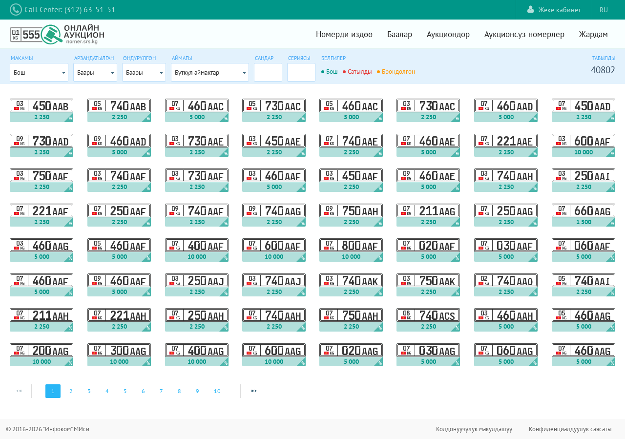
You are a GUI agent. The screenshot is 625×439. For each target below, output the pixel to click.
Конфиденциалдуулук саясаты (570, 429)
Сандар (264, 58)
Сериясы (299, 58)
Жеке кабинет (560, 9)
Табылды (603, 58)
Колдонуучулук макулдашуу (474, 429)
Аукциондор (448, 34)
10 (217, 391)
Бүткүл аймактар (197, 72)
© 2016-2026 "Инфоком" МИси (47, 429)
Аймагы (182, 58)
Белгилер (333, 58)
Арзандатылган (94, 58)
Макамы (22, 58)
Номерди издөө (344, 34)
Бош (19, 72)
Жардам (593, 34)
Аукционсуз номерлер (524, 34)
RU (604, 9)
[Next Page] (254, 391)
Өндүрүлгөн (139, 58)
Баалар (399, 34)
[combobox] (39, 72)
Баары (85, 72)
